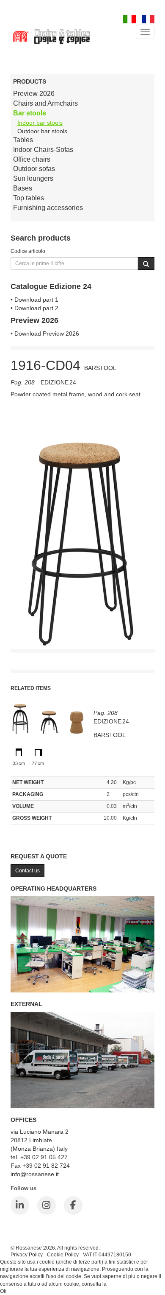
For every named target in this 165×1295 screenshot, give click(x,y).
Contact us (27, 871)
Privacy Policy (27, 1254)
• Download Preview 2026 (45, 333)
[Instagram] (46, 1205)
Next (148, 518)
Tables (23, 139)
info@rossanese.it (35, 1174)
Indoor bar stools (40, 122)
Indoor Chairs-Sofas (43, 149)
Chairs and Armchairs (45, 103)
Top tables (28, 198)
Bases (22, 188)
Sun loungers (33, 178)
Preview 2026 (34, 93)
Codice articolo (28, 251)
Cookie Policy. (124, 1284)
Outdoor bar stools (42, 131)
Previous (16, 518)
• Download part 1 (34, 299)
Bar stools (29, 113)
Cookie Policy (63, 1254)
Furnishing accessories (48, 207)
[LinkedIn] (20, 1205)
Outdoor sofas (34, 168)
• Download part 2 (34, 308)
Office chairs (31, 159)
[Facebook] (73, 1205)
